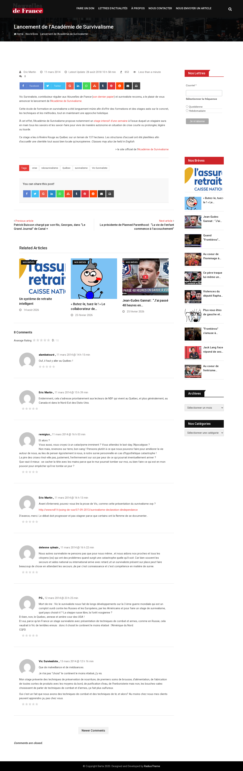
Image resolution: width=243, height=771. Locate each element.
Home (19, 34)
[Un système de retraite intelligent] (203, 179)
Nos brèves (32, 34)
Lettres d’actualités (112, 8)
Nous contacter (160, 8)
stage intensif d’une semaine (111, 121)
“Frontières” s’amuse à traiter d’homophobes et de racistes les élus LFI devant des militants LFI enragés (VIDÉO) (212, 331)
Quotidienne (195, 106)
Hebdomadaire (197, 110)
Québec (66, 168)
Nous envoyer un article (193, 8)
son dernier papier (103, 96)
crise (34, 168)
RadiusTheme (152, 766)
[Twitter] (35, 193)
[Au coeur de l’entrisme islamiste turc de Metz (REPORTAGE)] (193, 371)
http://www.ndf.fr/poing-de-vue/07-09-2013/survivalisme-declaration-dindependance (88, 509)
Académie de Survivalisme (66, 101)
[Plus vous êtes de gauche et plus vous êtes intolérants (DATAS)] (193, 315)
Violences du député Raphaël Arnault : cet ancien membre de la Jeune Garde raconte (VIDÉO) (213, 294)
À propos (138, 8)
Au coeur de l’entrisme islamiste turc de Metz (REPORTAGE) (211, 369)
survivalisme (81, 168)
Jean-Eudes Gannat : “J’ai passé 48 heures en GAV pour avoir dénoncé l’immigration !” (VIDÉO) (212, 219)
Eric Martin (45, 392)
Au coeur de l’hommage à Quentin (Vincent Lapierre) (211, 256)
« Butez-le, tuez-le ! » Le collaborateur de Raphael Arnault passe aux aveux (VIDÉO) (213, 200)
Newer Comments (93, 730)
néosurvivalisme (49, 168)
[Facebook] (27, 193)
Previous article (24, 220)
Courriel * (191, 85)
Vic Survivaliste (99, 168)
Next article (165, 220)
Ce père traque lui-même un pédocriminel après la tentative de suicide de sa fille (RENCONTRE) (212, 275)
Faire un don (85, 8)
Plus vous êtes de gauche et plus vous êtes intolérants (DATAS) (212, 313)
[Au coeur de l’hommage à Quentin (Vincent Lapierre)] (193, 259)
